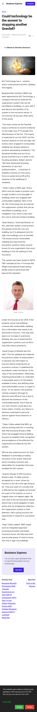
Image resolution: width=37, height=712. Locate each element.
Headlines (30, 3)
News (4, 12)
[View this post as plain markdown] (30, 36)
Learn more (7, 702)
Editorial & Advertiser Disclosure (18, 48)
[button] (3, 3)
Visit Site (18, 570)
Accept (19, 707)
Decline (29, 707)
